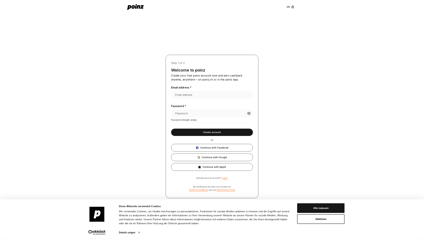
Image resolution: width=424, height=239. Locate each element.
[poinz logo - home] (135, 7)
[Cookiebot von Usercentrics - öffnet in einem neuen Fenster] (96, 232)
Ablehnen (320, 218)
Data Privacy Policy (226, 190)
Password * (178, 106)
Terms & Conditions (198, 190)
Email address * (181, 87)
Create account (212, 132)
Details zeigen (127, 232)
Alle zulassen (321, 208)
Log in (225, 178)
